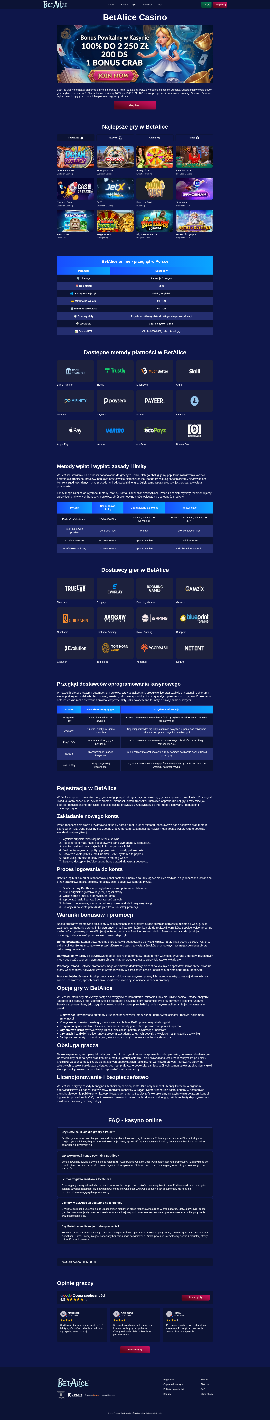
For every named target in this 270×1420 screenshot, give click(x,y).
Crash (152, 137)
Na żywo (113, 137)
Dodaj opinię (195, 1297)
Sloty (192, 137)
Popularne (73, 137)
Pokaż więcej (135, 1349)
